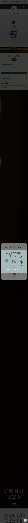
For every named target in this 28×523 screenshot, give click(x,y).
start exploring (13, 270)
